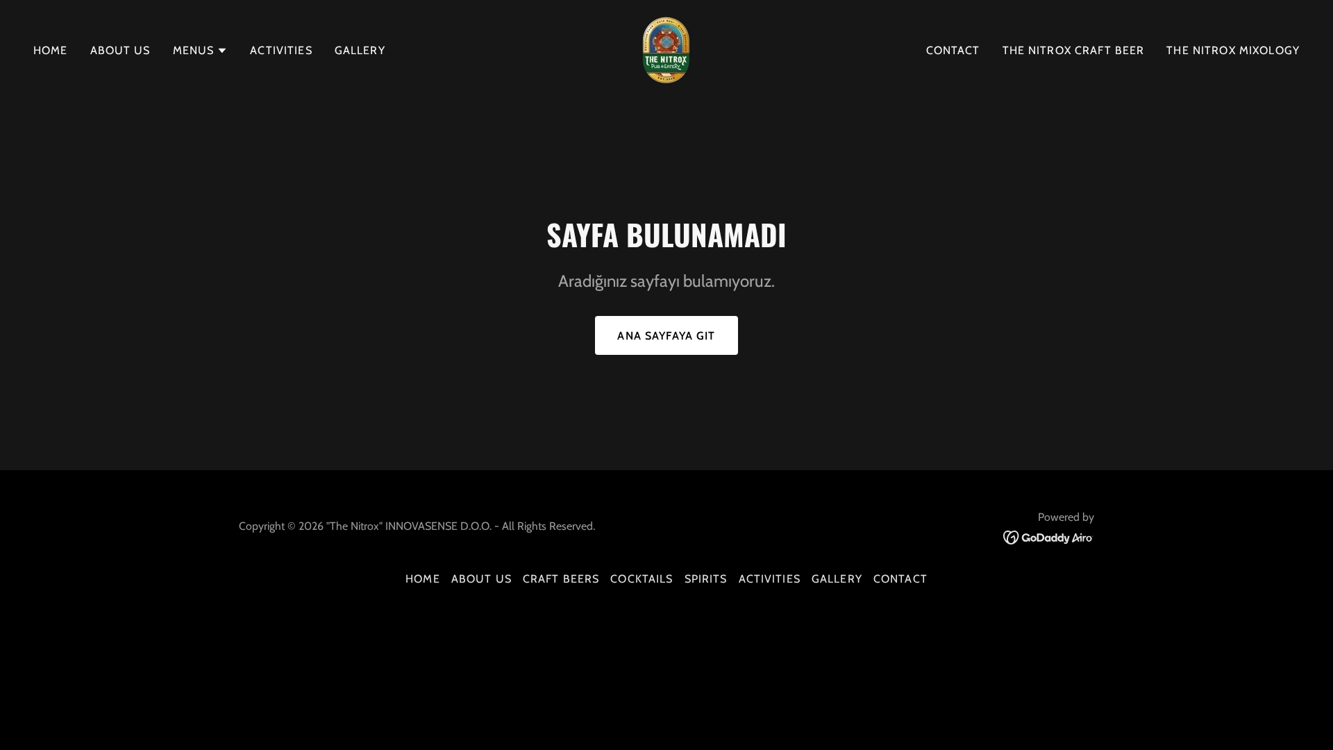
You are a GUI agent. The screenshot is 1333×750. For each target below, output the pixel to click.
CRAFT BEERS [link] (561, 578)
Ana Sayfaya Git (666, 335)
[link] (666, 49)
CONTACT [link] (953, 50)
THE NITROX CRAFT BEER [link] (1074, 50)
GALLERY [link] (360, 50)
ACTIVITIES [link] (281, 50)
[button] (200, 50)
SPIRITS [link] (706, 578)
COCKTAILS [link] (641, 578)
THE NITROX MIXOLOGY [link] (1233, 50)
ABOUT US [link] (120, 50)
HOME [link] (50, 50)
